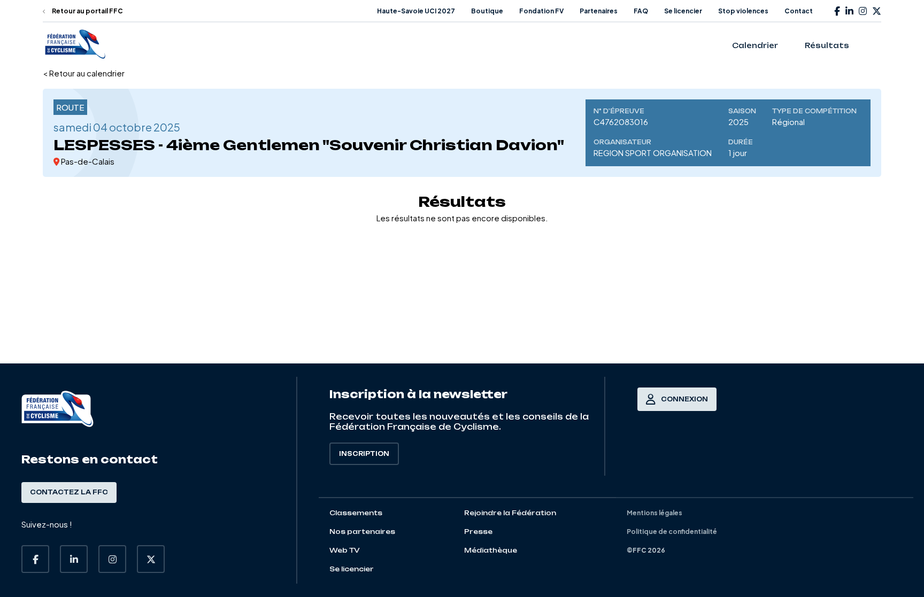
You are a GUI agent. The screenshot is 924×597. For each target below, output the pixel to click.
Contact (798, 11)
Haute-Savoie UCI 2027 (416, 11)
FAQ (641, 11)
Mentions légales (654, 513)
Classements (355, 513)
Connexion (684, 399)
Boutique (487, 11)
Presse (478, 532)
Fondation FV (541, 11)
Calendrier (755, 45)
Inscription (364, 454)
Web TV (344, 550)
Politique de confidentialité (672, 532)
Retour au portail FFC (87, 11)
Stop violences (743, 11)
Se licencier (683, 11)
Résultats (827, 45)
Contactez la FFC (69, 492)
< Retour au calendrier (84, 73)
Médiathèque (490, 550)
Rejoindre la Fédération (510, 513)
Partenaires (599, 11)
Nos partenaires (362, 532)
